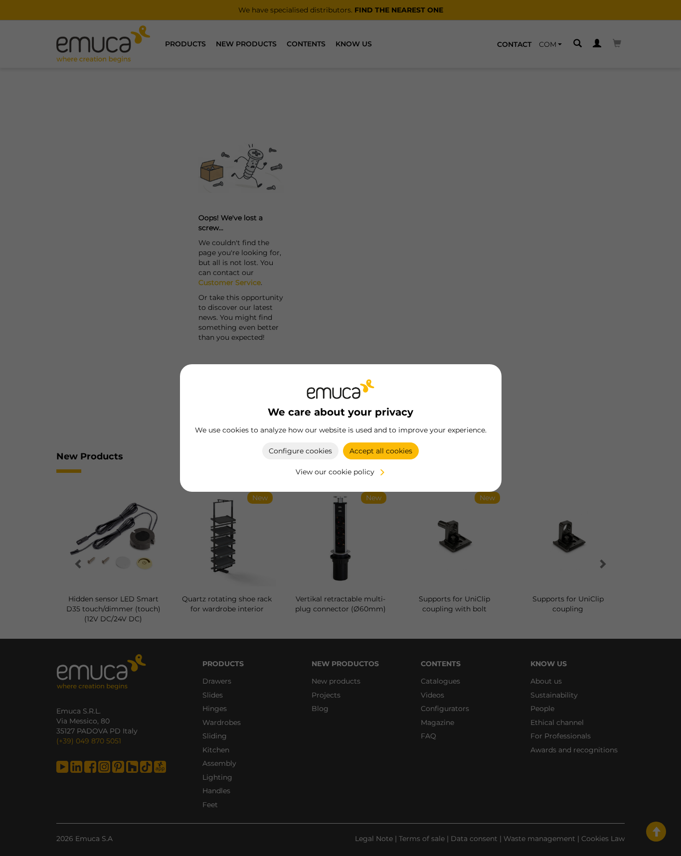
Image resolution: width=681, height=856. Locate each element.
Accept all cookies (380, 450)
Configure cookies (300, 450)
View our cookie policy (335, 471)
